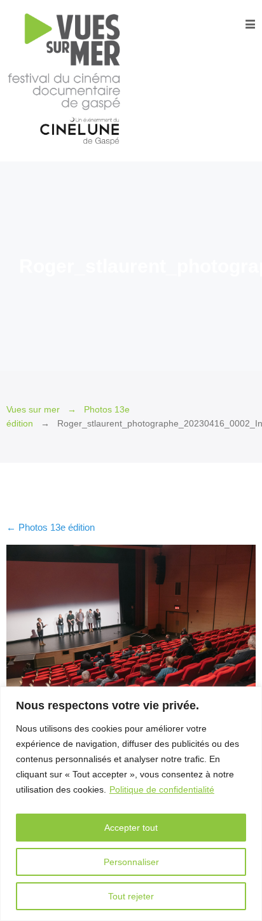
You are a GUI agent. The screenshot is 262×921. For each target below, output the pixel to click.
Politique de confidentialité (161, 789)
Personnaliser (131, 862)
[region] (131, 803)
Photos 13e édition (50, 527)
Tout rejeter (131, 896)
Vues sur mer (33, 409)
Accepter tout (131, 827)
